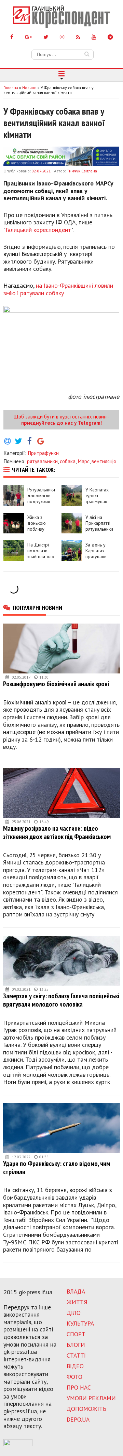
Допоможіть (86, 1408)
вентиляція (104, 461)
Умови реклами (91, 1398)
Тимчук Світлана (82, 170)
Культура (80, 1323)
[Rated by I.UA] (17, 1444)
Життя (77, 1302)
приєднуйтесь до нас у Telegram (60, 422)
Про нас (79, 1387)
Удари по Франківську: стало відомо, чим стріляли (56, 1167)
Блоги (76, 1344)
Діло (74, 1312)
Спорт (76, 1334)
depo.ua (78, 1419)
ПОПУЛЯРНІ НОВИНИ (37, 607)
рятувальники (42, 461)
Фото (74, 1376)
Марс (84, 461)
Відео (75, 1366)
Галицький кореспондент (38, 230)
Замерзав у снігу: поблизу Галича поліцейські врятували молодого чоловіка (61, 999)
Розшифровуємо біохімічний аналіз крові (56, 683)
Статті (76, 1355)
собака (68, 461)
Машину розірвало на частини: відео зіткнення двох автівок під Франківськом (57, 832)
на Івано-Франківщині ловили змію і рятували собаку (58, 289)
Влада (76, 1291)
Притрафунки (43, 452)
